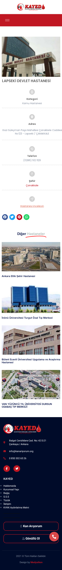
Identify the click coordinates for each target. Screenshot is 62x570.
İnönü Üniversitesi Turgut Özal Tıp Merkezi (27, 317)
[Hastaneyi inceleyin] (32, 199)
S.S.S (6, 497)
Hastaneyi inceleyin (32, 206)
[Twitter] (16, 468)
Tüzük (6, 500)
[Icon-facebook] (6, 468)
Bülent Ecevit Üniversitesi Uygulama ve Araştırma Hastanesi (31, 361)
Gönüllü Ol (32, 538)
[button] (5, 217)
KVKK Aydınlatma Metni (16, 507)
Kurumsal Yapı (11, 489)
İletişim (7, 504)
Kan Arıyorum (32, 526)
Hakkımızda (9, 486)
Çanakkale (32, 185)
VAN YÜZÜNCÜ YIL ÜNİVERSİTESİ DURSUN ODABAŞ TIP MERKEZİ (27, 405)
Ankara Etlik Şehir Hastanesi (18, 276)
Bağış (6, 493)
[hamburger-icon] (7, 20)
